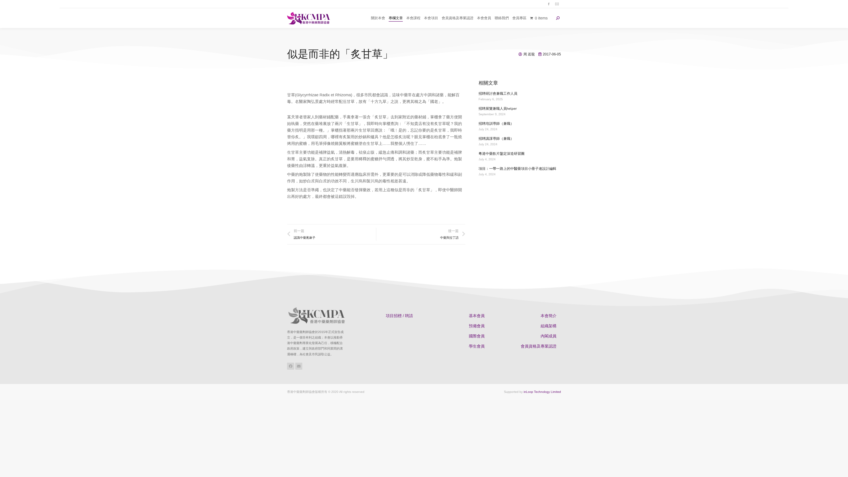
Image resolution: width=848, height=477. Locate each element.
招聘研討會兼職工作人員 (498, 93)
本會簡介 (548, 316)
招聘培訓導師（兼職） (496, 123)
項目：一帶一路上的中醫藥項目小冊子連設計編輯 (517, 168)
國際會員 (477, 336)
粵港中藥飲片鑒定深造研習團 (501, 153)
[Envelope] (298, 366)
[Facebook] (290, 366)
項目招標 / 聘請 (399, 316)
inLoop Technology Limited (542, 392)
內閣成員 (548, 336)
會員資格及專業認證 (538, 346)
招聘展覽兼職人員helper (498, 108)
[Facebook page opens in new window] (549, 4)
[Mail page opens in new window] (557, 4)
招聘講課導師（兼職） (496, 138)
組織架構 (548, 326)
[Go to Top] (841, 470)
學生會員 (477, 346)
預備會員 (477, 326)
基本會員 (477, 316)
